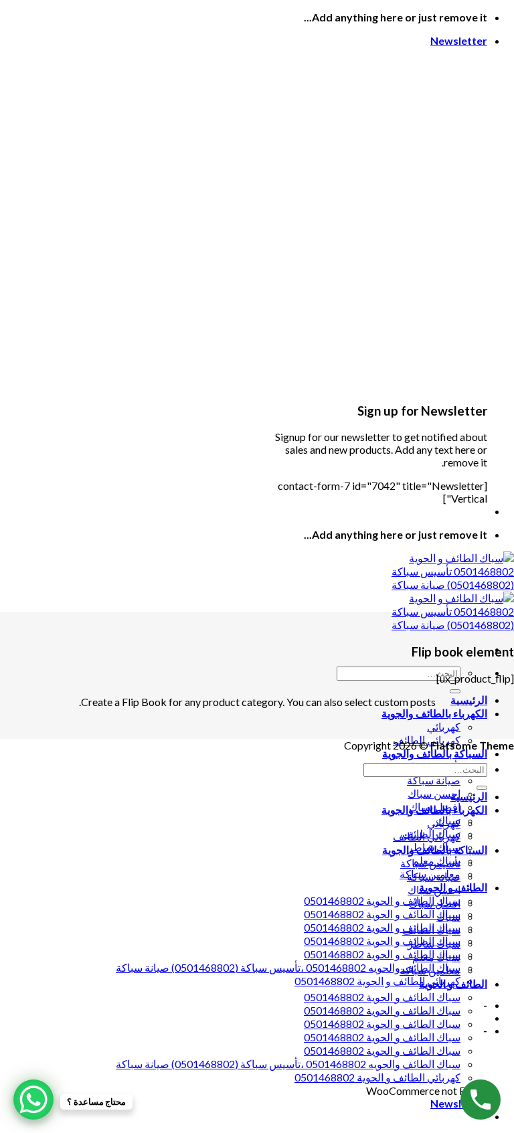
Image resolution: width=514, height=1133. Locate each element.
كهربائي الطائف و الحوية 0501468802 (377, 980)
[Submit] (455, 691)
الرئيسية (468, 699)
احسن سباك (434, 793)
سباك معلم (436, 956)
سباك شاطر (434, 943)
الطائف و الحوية (453, 983)
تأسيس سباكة (430, 863)
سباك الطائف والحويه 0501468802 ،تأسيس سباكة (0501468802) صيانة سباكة (288, 967)
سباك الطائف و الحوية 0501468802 (382, 900)
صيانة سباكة (433, 780)
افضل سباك (434, 903)
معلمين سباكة (430, 970)
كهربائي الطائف (426, 836)
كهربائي (443, 726)
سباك (448, 916)
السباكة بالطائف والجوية (434, 753)
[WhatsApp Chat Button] (33, 1099)
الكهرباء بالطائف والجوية (434, 713)
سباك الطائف (431, 930)
